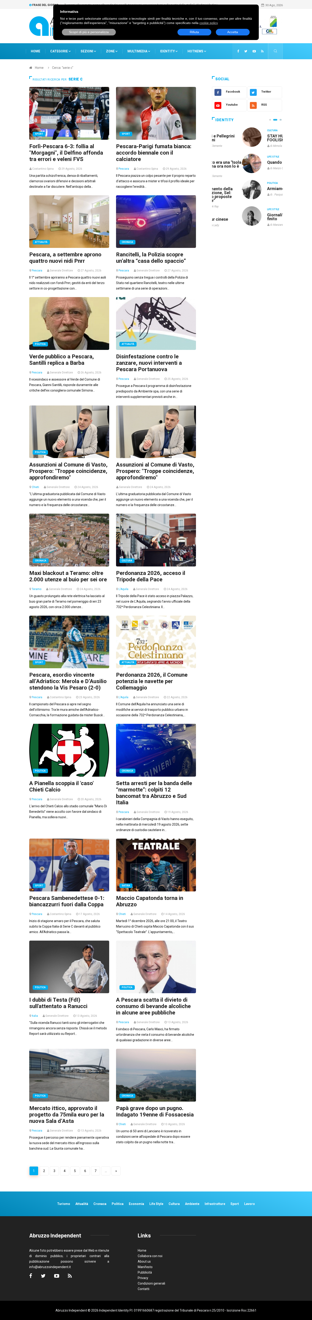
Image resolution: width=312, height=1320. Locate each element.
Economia (136, 1204)
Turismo (63, 1204)
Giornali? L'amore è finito (255, 216)
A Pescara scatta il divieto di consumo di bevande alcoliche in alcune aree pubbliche (153, 1006)
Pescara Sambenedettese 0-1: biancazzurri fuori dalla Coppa (66, 901)
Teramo (36, 589)
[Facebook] (238, 51)
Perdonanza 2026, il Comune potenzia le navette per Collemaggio (152, 681)
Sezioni (87, 51)
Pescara (124, 168)
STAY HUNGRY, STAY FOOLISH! (257, 138)
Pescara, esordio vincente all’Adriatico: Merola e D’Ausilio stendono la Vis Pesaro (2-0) (68, 681)
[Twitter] (246, 51)
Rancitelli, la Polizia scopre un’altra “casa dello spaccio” (151, 257)
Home (35, 51)
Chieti (35, 487)
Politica (40, 344)
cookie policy (208, 23)
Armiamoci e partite (256, 188)
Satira (126, 885)
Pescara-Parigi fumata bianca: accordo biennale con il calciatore (153, 152)
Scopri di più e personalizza (89, 32)
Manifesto (145, 1267)
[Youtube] (254, 51)
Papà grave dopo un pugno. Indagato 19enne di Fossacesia (155, 1111)
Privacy (143, 1278)
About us (144, 1261)
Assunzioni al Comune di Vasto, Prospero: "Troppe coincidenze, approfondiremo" (68, 471)
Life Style (243, 157)
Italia (35, 1015)
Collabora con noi (150, 1256)
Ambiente (192, 1204)
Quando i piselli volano (258, 162)
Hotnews (195, 51)
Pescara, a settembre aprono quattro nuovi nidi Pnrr (65, 257)
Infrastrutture (215, 1204)
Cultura (127, 560)
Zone (110, 51)
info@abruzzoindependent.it (50, 1267)
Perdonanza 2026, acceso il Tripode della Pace (150, 576)
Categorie (59, 51)
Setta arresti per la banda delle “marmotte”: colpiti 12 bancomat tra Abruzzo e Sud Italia (154, 793)
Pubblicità (145, 1272)
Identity (167, 51)
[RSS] (262, 51)
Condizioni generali (151, 1283)
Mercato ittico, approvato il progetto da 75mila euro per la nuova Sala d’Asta (66, 1114)
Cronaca (127, 242)
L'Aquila (123, 589)
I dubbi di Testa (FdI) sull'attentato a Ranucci (58, 1003)
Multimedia (137, 51)
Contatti (143, 1289)
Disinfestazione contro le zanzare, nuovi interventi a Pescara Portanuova (149, 363)
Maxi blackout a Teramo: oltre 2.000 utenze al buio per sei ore (68, 576)
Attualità (41, 242)
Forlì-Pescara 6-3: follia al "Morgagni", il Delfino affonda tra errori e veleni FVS (66, 152)
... (106, 1171)
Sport (39, 134)
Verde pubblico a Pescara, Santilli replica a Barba (61, 359)
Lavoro (249, 1204)
